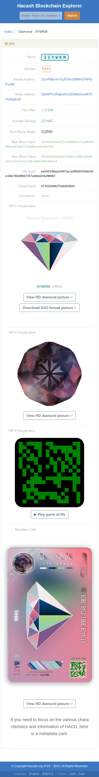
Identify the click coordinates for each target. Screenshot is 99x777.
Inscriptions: (27, 196)
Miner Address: (25, 94)
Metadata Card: (25, 529)
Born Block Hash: (24, 142)
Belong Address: (24, 79)
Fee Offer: (29, 110)
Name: (31, 57)
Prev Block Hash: (24, 156)
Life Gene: (29, 171)
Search (72, 15)
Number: (30, 69)
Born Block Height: (23, 132)
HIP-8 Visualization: (22, 332)
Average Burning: (24, 121)
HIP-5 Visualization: (22, 206)
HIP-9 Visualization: (22, 431)
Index (8, 31)
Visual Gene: (27, 186)
